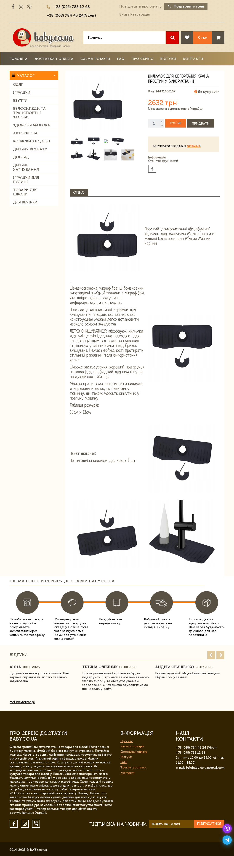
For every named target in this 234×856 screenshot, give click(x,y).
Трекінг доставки (133, 767)
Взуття (20, 100)
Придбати (200, 123)
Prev (211, 655)
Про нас (126, 741)
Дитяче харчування (26, 167)
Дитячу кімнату (30, 149)
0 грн (202, 37)
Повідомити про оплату (140, 6)
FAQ (121, 59)
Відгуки (168, 59)
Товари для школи (25, 192)
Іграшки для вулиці (26, 179)
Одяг (18, 84)
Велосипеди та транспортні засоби (29, 112)
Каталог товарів (132, 746)
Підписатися (209, 824)
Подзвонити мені (188, 6)
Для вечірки (25, 202)
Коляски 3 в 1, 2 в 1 (32, 141)
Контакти (193, 59)
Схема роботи (95, 59)
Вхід (123, 14)
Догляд (21, 157)
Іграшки (21, 92)
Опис (79, 192)
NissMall (194, 146)
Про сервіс (142, 59)
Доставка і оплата (54, 59)
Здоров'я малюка (31, 125)
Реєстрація (140, 14)
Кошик (175, 123)
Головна (19, 59)
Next (220, 655)
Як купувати (208, 92)
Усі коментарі (22, 702)
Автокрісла (25, 133)
